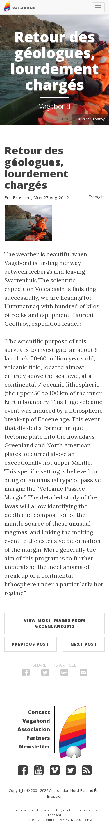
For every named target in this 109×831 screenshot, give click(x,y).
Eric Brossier (17, 197)
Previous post (30, 644)
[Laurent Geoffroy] (28, 222)
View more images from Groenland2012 (54, 623)
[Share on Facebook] (26, 674)
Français (96, 196)
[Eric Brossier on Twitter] (70, 772)
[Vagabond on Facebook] (22, 772)
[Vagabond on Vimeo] (54, 772)
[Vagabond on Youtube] (38, 772)
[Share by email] (83, 674)
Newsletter (34, 746)
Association (33, 729)
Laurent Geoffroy (90, 119)
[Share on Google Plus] (64, 674)
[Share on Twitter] (45, 674)
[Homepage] (72, 732)
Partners (38, 737)
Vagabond (36, 720)
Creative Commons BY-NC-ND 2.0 (54, 819)
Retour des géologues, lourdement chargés (36, 167)
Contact (39, 712)
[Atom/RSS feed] (86, 772)
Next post (83, 644)
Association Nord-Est (67, 790)
